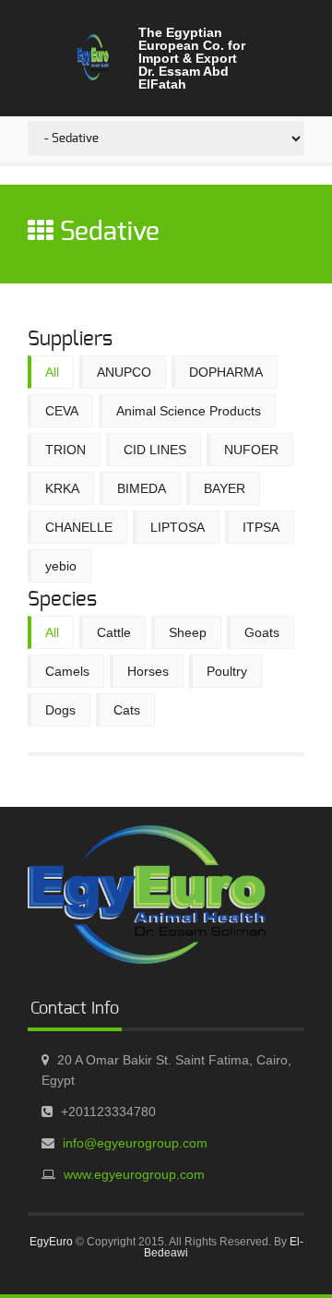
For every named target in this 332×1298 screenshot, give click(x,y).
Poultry (227, 671)
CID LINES (155, 449)
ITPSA (261, 527)
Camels (67, 671)
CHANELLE (79, 527)
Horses (148, 671)
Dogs (60, 710)
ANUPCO (124, 372)
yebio (61, 566)
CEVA (61, 410)
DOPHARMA (226, 372)
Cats (126, 710)
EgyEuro (51, 1241)
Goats (261, 632)
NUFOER (251, 449)
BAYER (224, 488)
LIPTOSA (177, 527)
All (52, 372)
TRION (65, 449)
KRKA (62, 488)
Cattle (114, 632)
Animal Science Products (188, 410)
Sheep (188, 632)
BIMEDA (141, 488)
